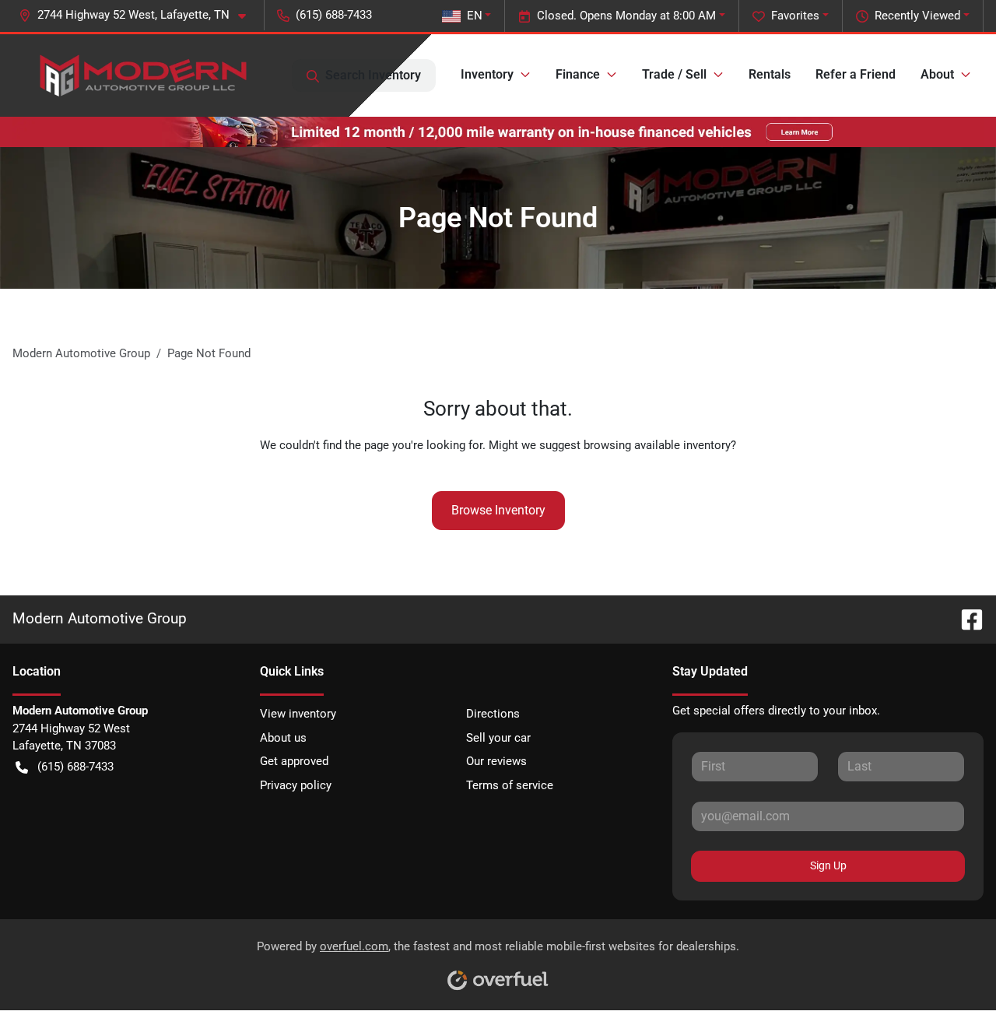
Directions (493, 714)
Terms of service (509, 785)
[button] (138, 15)
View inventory (298, 714)
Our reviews (496, 761)
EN (474, 16)
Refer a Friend (855, 74)
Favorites (795, 16)
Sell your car (498, 738)
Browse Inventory (498, 510)
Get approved (294, 761)
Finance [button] (578, 74)
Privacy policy (295, 785)
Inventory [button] (487, 74)
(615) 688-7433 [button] (334, 15)
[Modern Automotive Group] (141, 75)
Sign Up (828, 865)
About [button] (937, 74)
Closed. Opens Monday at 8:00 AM (626, 16)
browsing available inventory (657, 445)
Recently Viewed (917, 16)
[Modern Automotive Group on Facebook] (966, 618)
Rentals (770, 74)
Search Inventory (373, 75)
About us (283, 738)
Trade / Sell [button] (674, 74)
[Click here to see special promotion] (498, 132)
